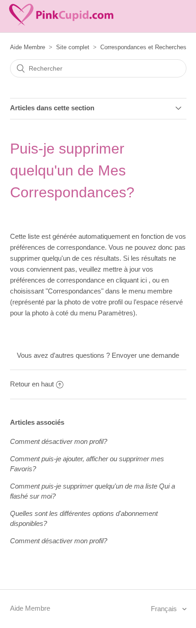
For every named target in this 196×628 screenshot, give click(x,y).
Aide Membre (27, 47)
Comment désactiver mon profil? (58, 441)
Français (165, 609)
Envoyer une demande (145, 355)
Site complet (72, 47)
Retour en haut (32, 384)
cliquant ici (132, 280)
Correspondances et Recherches (143, 47)
